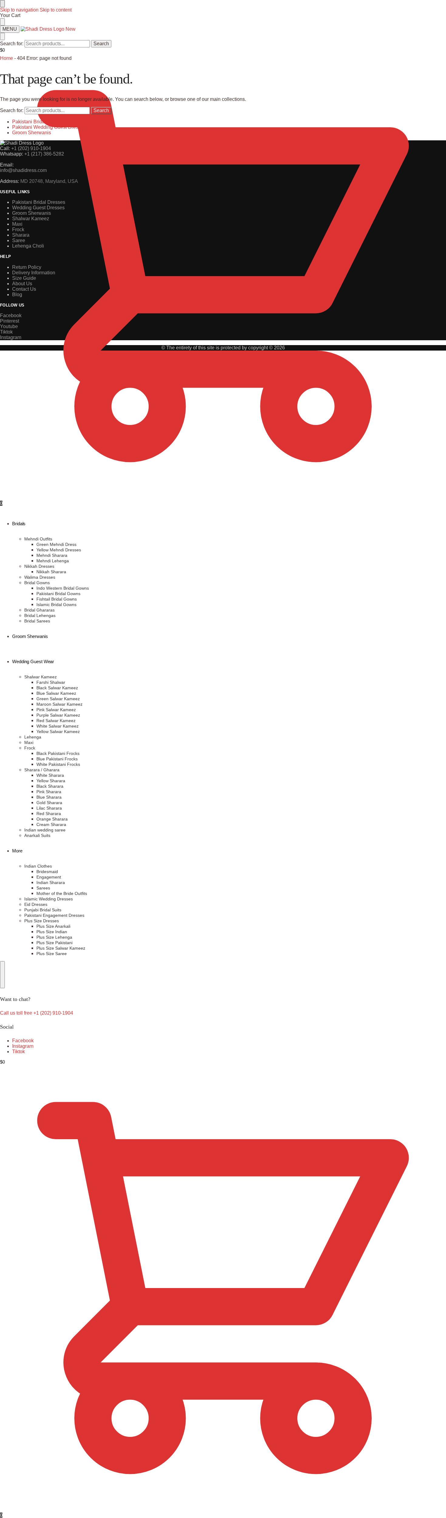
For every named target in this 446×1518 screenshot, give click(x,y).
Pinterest (9, 321)
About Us (22, 283)
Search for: (11, 43)
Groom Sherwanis (31, 132)
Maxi (17, 224)
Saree (18, 240)
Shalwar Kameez (30, 218)
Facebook (23, 1040)
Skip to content (56, 9)
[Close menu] (2, 3)
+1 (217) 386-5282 (44, 153)
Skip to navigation (19, 9)
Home (6, 58)
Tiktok (18, 1051)
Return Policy (26, 267)
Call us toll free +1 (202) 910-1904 (36, 1013)
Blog (17, 294)
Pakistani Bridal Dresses (38, 121)
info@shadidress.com (23, 170)
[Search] (2, 974)
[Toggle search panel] (2, 36)
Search (101, 43)
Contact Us (24, 289)
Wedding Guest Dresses (38, 207)
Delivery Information (33, 272)
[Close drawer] (2, 22)
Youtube (9, 326)
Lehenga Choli (28, 245)
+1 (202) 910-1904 (31, 148)
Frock (18, 229)
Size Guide (24, 278)
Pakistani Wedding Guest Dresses (49, 127)
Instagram (22, 1046)
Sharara (20, 235)
